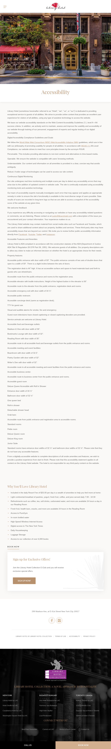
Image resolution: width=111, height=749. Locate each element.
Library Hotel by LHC (10, 700)
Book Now (83, 745)
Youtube (31, 234)
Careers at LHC (48, 729)
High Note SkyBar (46, 711)
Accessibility (74, 636)
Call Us (28, 745)
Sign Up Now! (24, 581)
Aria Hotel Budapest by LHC (49, 700)
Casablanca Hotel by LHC (12, 711)
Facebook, (23, 234)
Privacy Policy (89, 636)
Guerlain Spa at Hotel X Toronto (87, 711)
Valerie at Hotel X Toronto (85, 716)
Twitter (39, 234)
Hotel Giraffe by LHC (10, 705)
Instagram (50, 234)
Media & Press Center (68, 729)
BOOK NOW (13, 547)
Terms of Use (60, 636)
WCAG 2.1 (85, 146)
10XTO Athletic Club (83, 705)
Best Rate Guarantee (29, 729)
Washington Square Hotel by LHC (15, 716)
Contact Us (85, 729)
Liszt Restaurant (45, 716)
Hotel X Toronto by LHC (84, 700)
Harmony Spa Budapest (48, 705)
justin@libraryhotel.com (62, 216)
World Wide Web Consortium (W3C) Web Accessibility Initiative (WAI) (48, 142)
